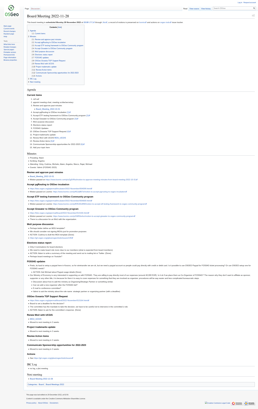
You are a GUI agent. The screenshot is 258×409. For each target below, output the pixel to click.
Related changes (10, 47)
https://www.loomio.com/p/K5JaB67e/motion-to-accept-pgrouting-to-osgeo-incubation (89, 192)
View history (206, 9)
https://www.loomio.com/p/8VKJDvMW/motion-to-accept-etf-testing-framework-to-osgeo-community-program (99, 204)
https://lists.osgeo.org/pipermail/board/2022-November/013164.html (58, 300)
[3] (75, 119)
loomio (142, 22)
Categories (32, 384)
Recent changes (10, 31)
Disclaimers (54, 403)
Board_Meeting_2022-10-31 (48, 109)
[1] (68, 112)
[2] (87, 115)
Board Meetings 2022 (55, 384)
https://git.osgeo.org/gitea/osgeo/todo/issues (52, 358)
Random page (9, 34)
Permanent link (9, 55)
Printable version (10, 52)
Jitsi (104, 22)
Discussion (35, 9)
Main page (7, 26)
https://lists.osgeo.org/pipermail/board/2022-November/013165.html (58, 213)
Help (5, 36)
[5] (52, 141)
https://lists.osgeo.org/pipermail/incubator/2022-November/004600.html (60, 201)
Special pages (9, 50)
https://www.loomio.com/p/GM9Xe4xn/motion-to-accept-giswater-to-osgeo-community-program (93, 216)
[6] (82, 144)
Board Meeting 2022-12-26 (41, 379)
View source (194, 9)
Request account (249, 2)
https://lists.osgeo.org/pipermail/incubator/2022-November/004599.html (60, 188)
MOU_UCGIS (60, 138)
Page (27, 9)
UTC (88, 22)
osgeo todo (165, 22)
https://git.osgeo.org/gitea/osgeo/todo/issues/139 (50, 238)
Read (185, 9)
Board (41, 384)
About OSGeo (43, 403)
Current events (9, 29)
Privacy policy (31, 403)
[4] (68, 131)
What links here (9, 44)
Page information (10, 57)
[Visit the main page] (12, 11)
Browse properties (10, 60)
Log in (240, 2)
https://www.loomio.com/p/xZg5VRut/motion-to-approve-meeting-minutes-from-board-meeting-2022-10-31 (91, 179)
